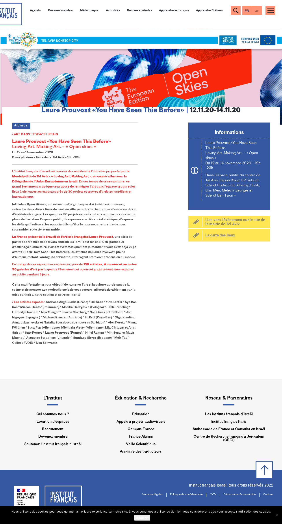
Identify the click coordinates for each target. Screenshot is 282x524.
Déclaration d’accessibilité (239, 494)
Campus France (141, 429)
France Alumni (141, 437)
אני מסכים (142, 518)
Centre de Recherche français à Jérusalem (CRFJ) (228, 438)
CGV (213, 494)
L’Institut (52, 398)
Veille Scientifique (141, 444)
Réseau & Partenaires (228, 398)
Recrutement (52, 429)
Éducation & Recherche (141, 398)
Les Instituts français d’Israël (229, 414)
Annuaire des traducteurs (141, 451)
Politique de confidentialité (186, 494)
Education (140, 414)
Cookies (268, 494)
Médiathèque (89, 10)
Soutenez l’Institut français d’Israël (53, 444)
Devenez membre (60, 10)
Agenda (35, 10)
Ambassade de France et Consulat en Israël (229, 429)
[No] (276, 515)
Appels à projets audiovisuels (141, 422)
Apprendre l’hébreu (209, 10)
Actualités (113, 10)
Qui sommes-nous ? (52, 414)
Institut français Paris (229, 422)
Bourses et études (139, 10)
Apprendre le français (174, 10)
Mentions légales (152, 494)
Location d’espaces (53, 422)
